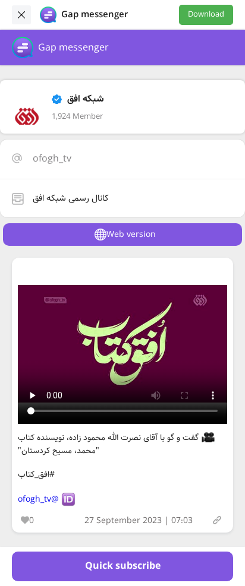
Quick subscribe (123, 566)
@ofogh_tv (38, 499)
